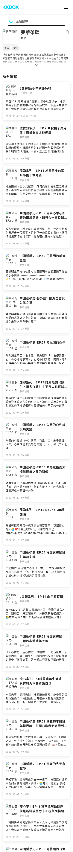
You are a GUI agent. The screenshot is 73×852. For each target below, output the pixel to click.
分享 (67, 32)
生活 (6, 48)
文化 (15, 48)
